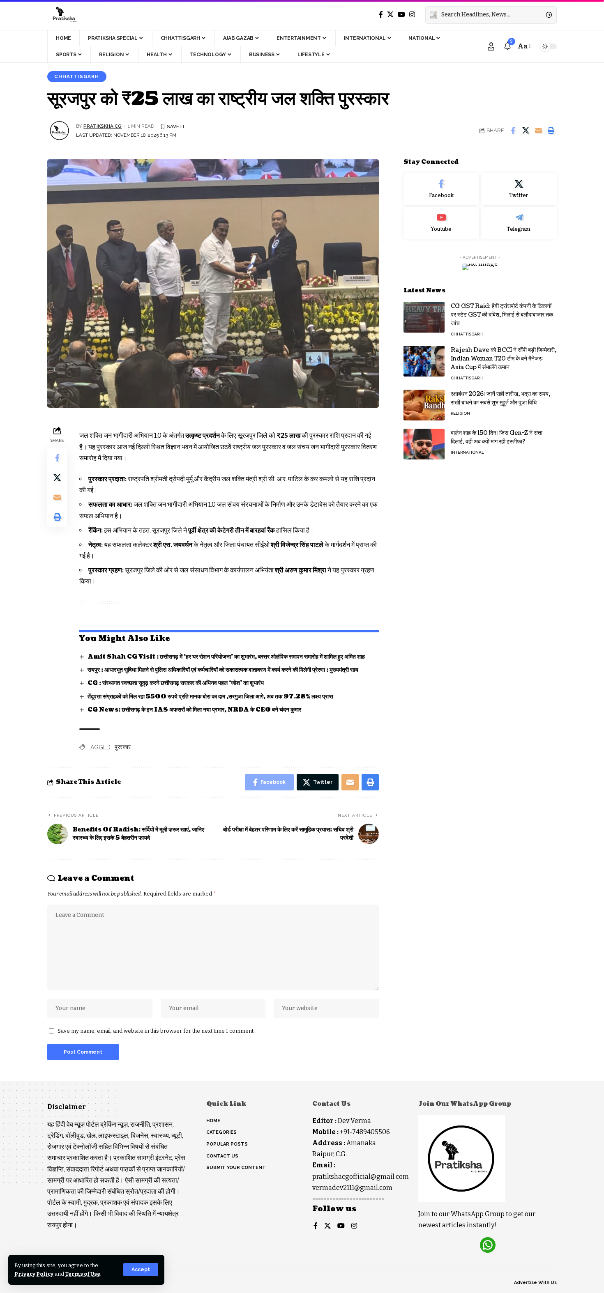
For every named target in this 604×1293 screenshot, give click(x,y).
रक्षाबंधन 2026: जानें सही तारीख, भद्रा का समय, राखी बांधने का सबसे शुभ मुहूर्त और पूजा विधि (500, 398)
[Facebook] (381, 14)
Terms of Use (82, 1274)
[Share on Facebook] (513, 130)
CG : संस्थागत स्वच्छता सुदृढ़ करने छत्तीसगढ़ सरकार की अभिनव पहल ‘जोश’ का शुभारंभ (176, 683)
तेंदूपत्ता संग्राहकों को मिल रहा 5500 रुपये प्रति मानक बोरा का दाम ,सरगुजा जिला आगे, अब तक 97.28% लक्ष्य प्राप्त (210, 696)
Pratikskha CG (102, 126)
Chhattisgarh (76, 76)
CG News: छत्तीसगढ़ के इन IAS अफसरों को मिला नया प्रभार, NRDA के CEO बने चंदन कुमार (194, 710)
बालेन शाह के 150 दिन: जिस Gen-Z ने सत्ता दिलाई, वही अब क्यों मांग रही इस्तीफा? (496, 437)
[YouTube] (401, 14)
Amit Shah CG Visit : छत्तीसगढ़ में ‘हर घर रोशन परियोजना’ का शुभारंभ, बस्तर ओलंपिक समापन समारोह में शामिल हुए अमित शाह (226, 657)
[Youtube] (441, 223)
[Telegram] (519, 223)
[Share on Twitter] (525, 130)
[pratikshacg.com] (64, 15)
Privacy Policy (33, 1274)
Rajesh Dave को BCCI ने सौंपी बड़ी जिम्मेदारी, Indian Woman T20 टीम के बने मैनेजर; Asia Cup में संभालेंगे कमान (503, 358)
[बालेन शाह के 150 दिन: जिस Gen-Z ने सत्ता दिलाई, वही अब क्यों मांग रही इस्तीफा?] (424, 444)
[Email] (538, 130)
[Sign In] (491, 46)
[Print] (551, 130)
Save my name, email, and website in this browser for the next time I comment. (156, 1031)
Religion (460, 413)
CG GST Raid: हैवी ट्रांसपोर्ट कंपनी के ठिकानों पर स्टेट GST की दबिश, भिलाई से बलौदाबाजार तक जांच (502, 314)
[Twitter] (390, 14)
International (467, 452)
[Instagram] (412, 14)
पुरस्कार (123, 747)
